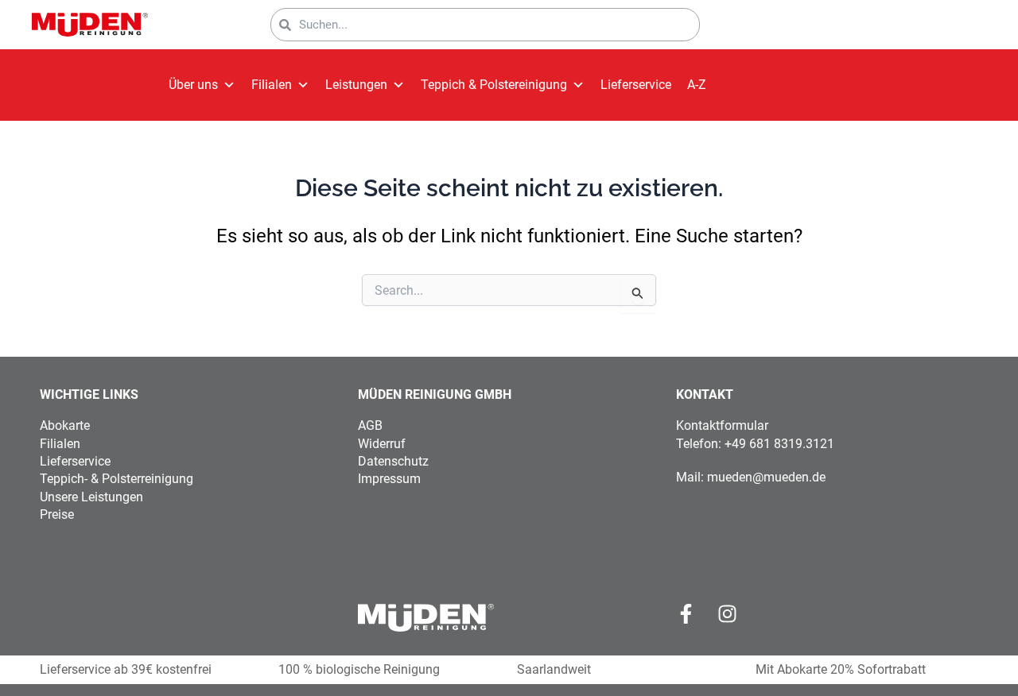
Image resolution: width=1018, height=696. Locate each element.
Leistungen (356, 84)
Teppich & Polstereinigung (494, 84)
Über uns (193, 84)
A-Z (696, 84)
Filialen (271, 84)
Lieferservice (635, 84)
